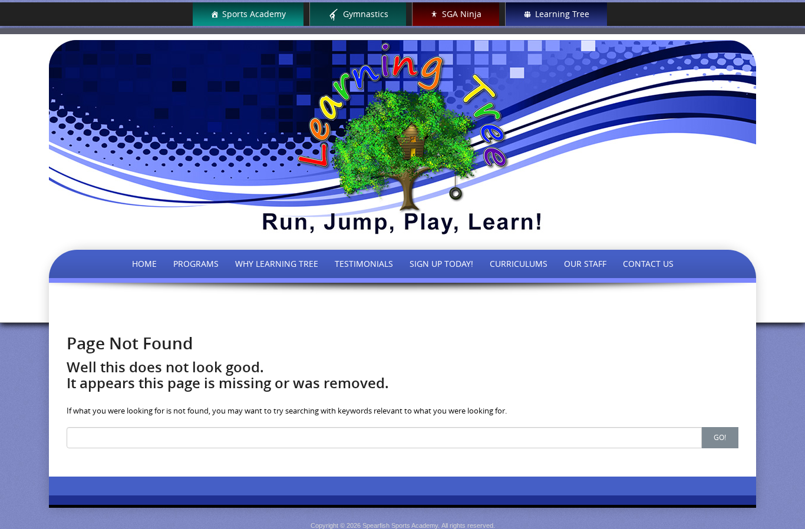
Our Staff (585, 263)
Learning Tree (562, 13)
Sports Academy (254, 13)
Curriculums (518, 263)
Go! (720, 437)
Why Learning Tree (276, 263)
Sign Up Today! (441, 263)
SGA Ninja (461, 13)
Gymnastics (365, 13)
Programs (196, 263)
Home (144, 263)
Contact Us (648, 263)
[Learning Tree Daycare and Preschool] (402, 137)
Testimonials (364, 263)
